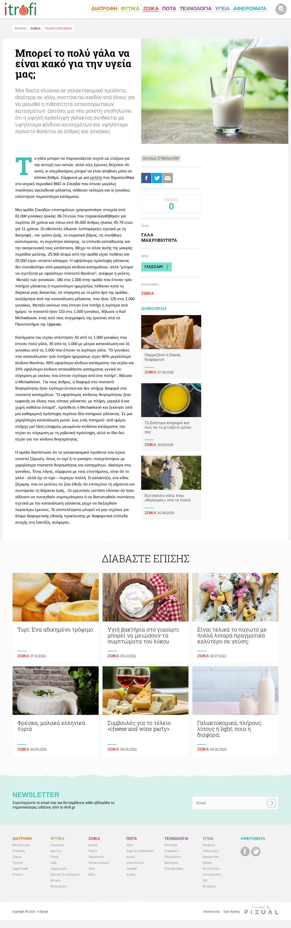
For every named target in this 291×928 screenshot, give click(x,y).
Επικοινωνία (211, 911)
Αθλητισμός (211, 851)
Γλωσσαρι (154, 267)
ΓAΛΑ (147, 234)
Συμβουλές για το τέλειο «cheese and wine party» (146, 711)
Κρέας (93, 845)
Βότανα (55, 880)
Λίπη (91, 868)
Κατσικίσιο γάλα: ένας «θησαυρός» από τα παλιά (171, 487)
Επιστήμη (171, 845)
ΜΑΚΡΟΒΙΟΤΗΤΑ (159, 240)
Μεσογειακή (21, 845)
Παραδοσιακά (174, 868)
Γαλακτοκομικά (98, 863)
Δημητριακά (58, 868)
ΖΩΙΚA (35, 28)
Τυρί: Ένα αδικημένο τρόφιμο (56, 617)
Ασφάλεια (172, 851)
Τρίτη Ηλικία (211, 868)
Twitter (157, 178)
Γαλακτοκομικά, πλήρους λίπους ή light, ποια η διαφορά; (235, 711)
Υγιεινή (18, 863)
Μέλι (91, 874)
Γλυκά (54, 857)
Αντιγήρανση (212, 874)
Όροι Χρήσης (232, 911)
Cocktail (131, 868)
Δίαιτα (17, 857)
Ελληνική (19, 851)
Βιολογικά (171, 863)
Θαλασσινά (96, 857)
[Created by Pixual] (261, 910)
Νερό (130, 845)
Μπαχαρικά (58, 886)
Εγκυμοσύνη (211, 857)
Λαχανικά (57, 845)
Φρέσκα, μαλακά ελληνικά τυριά (56, 711)
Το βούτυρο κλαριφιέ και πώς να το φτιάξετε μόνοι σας (171, 417)
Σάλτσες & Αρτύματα (64, 874)
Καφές (131, 874)
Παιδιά (207, 863)
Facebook (146, 178)
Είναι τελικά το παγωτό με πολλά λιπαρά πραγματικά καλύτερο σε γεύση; (235, 617)
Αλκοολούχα (134, 863)
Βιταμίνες (209, 886)
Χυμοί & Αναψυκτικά (140, 851)
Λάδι (53, 863)
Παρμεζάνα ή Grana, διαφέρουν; (171, 347)
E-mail (168, 178)
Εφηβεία (208, 845)
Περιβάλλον (173, 857)
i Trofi (20, 9)
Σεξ (205, 880)
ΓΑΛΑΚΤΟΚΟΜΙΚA (58, 28)
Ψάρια (92, 851)
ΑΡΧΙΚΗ (20, 28)
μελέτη (96, 177)
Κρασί (130, 857)
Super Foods (20, 868)
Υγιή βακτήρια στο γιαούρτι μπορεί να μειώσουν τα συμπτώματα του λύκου (146, 617)
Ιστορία (18, 874)
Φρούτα (55, 851)
